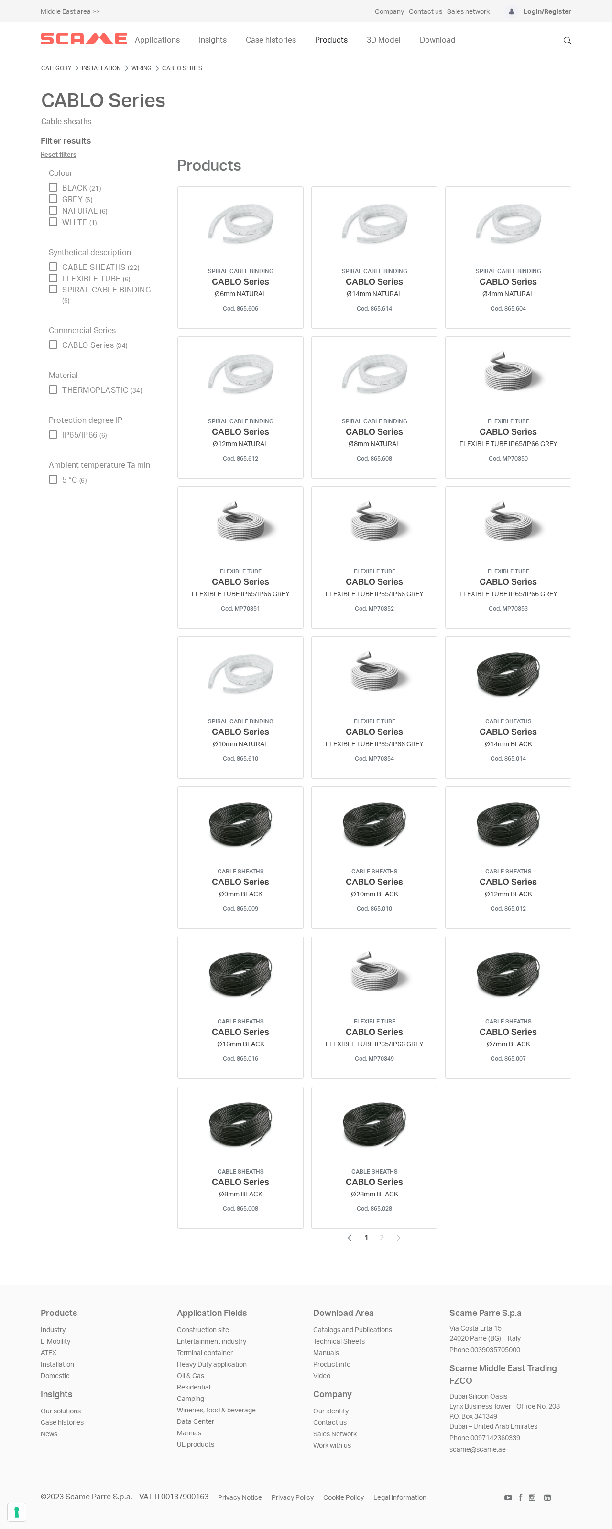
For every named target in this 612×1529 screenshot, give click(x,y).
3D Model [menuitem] (384, 40)
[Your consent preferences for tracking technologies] (17, 1512)
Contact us (330, 1423)
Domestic (55, 1376)
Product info (331, 1364)
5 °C (74, 480)
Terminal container (205, 1353)
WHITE (79, 222)
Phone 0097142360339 (484, 1438)
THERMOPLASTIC (102, 390)
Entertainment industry (211, 1341)
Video (321, 1376)
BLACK (81, 188)
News (49, 1434)
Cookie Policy (343, 1498)
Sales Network (335, 1434)
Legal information (399, 1498)
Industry (53, 1330)
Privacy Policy (293, 1498)
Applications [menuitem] (157, 40)
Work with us (332, 1446)
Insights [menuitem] (213, 40)
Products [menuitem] (331, 40)
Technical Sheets (339, 1341)
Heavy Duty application (212, 1364)
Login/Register (547, 12)
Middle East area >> (70, 12)
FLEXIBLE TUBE (96, 279)
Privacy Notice (240, 1498)
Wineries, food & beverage (216, 1410)
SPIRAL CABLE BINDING (106, 295)
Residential (193, 1387)
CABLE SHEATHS (100, 267)
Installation (57, 1364)
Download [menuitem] (438, 40)
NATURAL (85, 211)
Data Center (195, 1422)
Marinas (189, 1433)
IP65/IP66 (84, 435)
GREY (77, 200)
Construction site (203, 1330)
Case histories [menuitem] (271, 40)
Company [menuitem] (389, 12)
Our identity (331, 1411)
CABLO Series (95, 345)
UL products (195, 1445)
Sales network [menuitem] (468, 12)
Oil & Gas (190, 1376)
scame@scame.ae (477, 1449)
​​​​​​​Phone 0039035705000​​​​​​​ (484, 1350)
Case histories (62, 1423)
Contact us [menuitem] (425, 12)
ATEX (48, 1353)
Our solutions (61, 1411)
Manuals (326, 1353)
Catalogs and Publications (352, 1330)
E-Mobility (55, 1341)
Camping (190, 1399)
